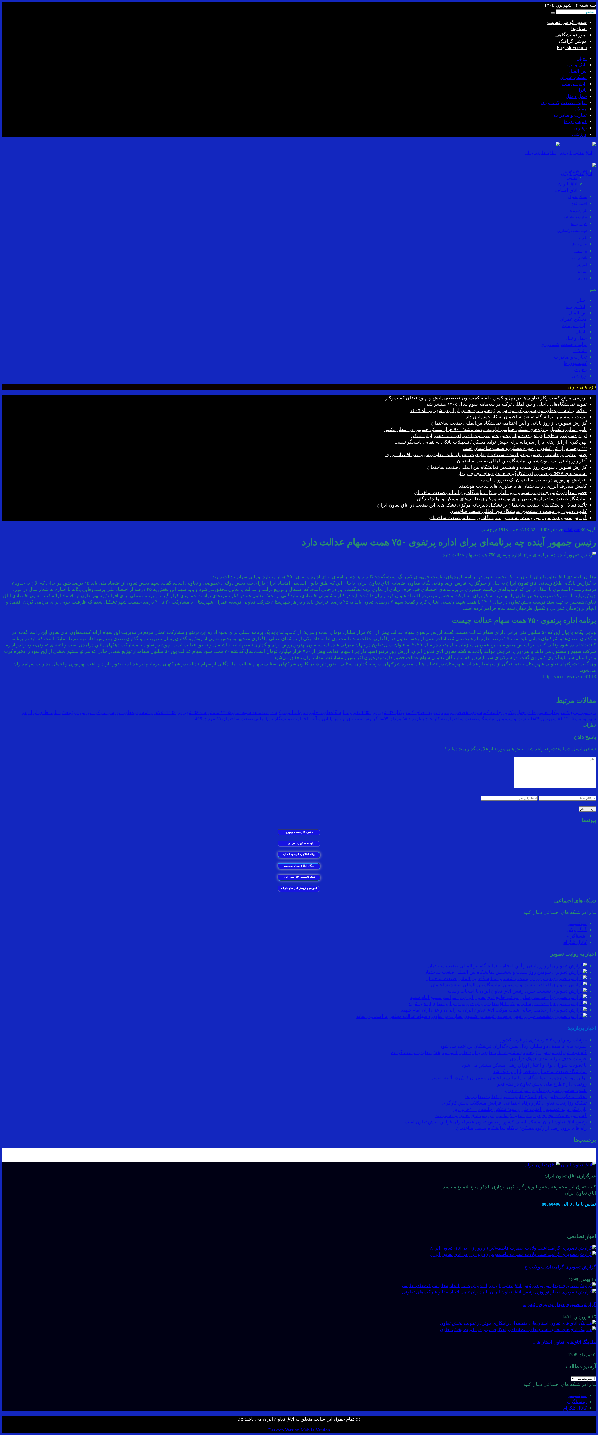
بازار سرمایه (574, 83)
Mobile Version (315, 1429)
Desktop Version (283, 1429)
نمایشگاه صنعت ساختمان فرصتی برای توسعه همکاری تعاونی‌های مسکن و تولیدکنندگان (502, 498)
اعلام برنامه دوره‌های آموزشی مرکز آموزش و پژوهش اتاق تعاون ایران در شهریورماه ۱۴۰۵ (498, 410)
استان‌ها (579, 28)
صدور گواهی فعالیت (567, 22)
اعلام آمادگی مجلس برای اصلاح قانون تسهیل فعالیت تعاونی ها (526, 1096)
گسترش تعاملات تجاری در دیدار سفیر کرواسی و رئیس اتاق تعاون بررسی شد (511, 1115)
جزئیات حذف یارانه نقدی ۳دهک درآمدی (548, 1058)
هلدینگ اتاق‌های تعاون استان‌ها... (564, 1342)
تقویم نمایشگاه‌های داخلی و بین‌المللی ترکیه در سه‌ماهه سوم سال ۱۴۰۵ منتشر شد (506, 404)
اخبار (582, 58)
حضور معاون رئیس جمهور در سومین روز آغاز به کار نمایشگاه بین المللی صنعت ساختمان (500, 492)
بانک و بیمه (576, 64)
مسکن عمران (573, 77)
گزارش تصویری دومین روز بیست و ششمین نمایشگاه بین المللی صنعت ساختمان (508, 517)
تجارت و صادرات (570, 115)
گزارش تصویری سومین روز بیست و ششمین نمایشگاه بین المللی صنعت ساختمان (507, 467)
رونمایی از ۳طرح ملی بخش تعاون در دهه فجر (542, 1084)
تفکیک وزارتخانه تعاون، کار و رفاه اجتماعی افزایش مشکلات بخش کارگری (514, 1102)
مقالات (580, 108)
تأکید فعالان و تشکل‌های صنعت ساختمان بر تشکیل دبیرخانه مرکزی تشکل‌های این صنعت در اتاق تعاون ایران (482, 505)
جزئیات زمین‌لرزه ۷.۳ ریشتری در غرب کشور (543, 1039)
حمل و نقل (576, 96)
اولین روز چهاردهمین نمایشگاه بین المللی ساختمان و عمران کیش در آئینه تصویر (509, 1077)
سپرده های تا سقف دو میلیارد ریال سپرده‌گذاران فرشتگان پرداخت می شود (513, 1046)
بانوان (581, 89)
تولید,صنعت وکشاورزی (571, 231)
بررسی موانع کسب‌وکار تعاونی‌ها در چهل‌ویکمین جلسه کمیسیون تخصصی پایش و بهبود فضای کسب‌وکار (486, 397)
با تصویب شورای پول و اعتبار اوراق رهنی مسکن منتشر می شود (524, 1065)
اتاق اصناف (566, 190)
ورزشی (579, 134)
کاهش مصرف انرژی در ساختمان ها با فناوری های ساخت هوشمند (523, 486)
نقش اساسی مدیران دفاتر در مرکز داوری (546, 1090)
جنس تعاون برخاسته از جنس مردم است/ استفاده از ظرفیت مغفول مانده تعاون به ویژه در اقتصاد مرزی (486, 454)
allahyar (572, 529)
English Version (572, 47)
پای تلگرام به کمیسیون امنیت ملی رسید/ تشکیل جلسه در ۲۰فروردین (519, 1109)
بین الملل (578, 71)
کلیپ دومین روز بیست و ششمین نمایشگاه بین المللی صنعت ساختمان (518, 511)
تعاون (571, 177)
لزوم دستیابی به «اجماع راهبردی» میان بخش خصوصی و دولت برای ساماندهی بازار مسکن (499, 435)
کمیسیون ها (575, 121)
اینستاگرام (576, 935)
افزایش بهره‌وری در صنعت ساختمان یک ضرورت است (534, 479)
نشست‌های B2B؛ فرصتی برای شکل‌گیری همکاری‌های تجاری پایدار (522, 473)
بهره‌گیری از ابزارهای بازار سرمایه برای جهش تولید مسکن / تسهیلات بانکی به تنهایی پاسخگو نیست (490, 441)
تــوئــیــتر (577, 923)
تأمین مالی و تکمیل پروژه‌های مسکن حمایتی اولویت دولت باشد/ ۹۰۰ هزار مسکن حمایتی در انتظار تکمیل (485, 429)
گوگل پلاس (576, 929)
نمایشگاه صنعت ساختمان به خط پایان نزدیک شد (540, 1071)
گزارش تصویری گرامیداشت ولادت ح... (558, 1266)
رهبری (580, 127)
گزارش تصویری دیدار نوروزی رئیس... (559, 1304)
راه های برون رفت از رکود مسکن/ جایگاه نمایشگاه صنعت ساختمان (521, 1128)
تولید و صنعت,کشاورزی (564, 102)
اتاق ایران (567, 183)
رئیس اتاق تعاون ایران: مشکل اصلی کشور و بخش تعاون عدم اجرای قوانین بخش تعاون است (496, 1121)
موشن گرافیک (573, 41)
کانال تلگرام (575, 942)
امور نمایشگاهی (571, 34)
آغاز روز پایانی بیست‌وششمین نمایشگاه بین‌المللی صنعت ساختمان (522, 460)
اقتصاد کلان (579, 204)
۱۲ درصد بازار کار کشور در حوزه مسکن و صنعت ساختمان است (525, 448)
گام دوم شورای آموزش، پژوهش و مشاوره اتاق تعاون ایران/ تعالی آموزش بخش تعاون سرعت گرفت (489, 1052)
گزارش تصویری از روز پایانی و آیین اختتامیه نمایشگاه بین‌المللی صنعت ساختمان (509, 423)
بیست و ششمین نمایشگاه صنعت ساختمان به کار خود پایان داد (526, 416)
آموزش (582, 264)
